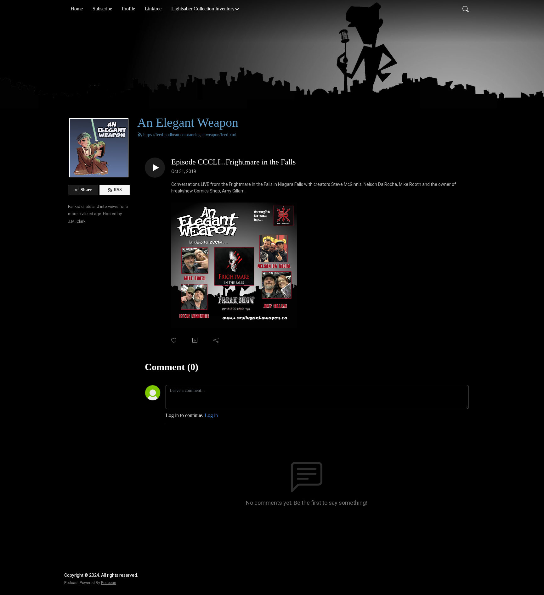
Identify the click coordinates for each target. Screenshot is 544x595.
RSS (118, 189)
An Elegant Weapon (187, 122)
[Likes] (174, 340)
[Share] (216, 340)
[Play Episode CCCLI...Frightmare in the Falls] (155, 168)
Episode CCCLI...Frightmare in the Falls (233, 162)
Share (86, 189)
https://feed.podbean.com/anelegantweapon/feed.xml (189, 134)
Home (77, 8)
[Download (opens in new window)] (195, 340)
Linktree (153, 8)
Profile (128, 8)
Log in (211, 415)
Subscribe (102, 8)
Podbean (108, 583)
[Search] (465, 9)
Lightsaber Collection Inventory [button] (203, 8)
